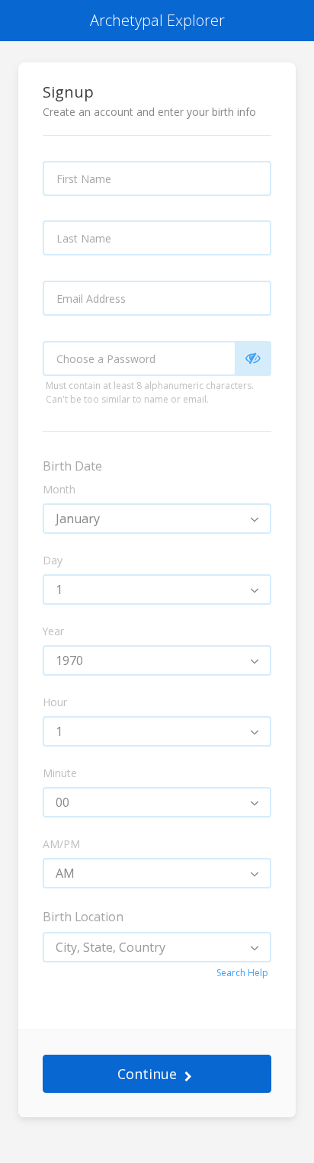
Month (59, 489)
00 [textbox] (62, 802)
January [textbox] (78, 518)
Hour (55, 702)
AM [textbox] (65, 873)
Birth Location (83, 916)
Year (53, 631)
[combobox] (157, 518)
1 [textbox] (59, 589)
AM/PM (61, 844)
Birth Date (72, 466)
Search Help (242, 972)
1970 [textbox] (69, 660)
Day (52, 560)
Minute (60, 773)
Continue (147, 1074)
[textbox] (157, 947)
